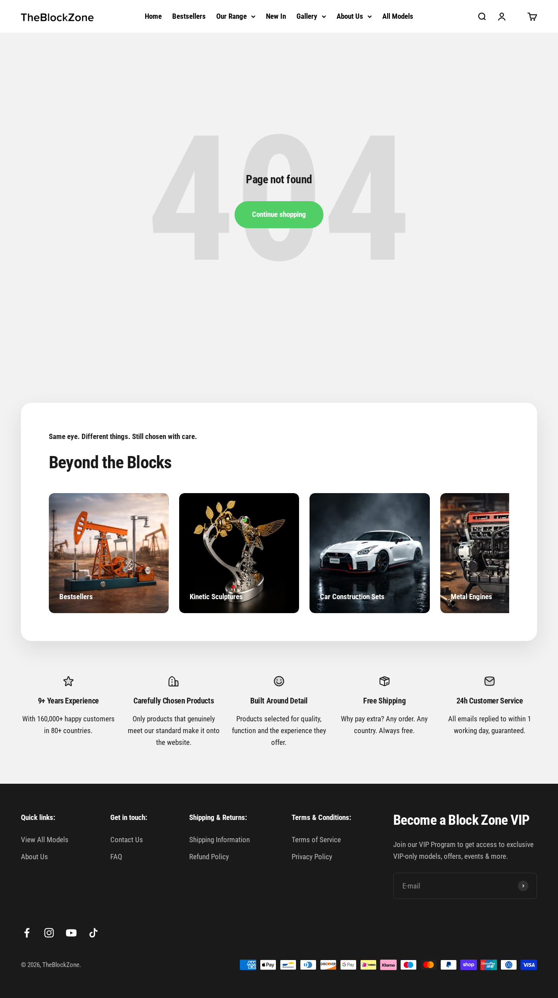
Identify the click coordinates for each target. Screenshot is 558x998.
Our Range (231, 16)
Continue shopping (279, 214)
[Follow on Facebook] (27, 933)
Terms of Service (316, 839)
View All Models (44, 839)
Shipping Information (219, 839)
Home (153, 16)
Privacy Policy (312, 856)
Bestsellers (189, 16)
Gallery (306, 16)
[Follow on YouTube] (71, 933)
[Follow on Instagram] (49, 933)
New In (276, 16)
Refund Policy (209, 856)
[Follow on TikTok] (93, 933)
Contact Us (126, 839)
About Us (350, 16)
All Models (397, 16)
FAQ (116, 856)
